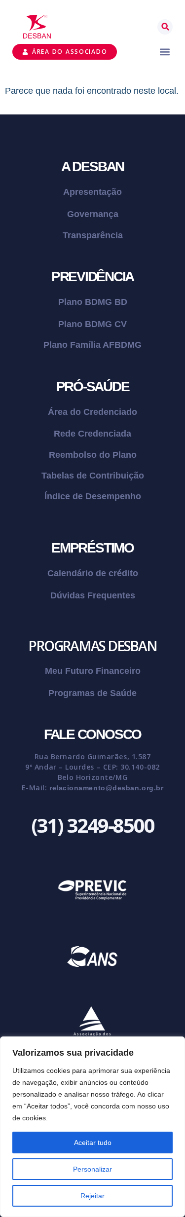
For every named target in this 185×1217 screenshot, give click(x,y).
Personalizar (92, 1169)
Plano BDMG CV (92, 324)
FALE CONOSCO (92, 734)
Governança (92, 214)
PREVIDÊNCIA (92, 276)
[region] (92, 1126)
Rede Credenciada (92, 434)
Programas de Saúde (92, 693)
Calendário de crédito (92, 573)
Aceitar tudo (92, 1142)
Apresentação (92, 192)
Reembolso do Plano (93, 455)
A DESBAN (92, 166)
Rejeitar (92, 1196)
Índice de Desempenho (92, 496)
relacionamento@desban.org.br (106, 788)
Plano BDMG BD (92, 302)
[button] (165, 27)
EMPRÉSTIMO (92, 547)
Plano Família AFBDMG (92, 345)
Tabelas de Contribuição (92, 475)
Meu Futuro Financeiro (93, 671)
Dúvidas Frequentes (92, 595)
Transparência (93, 235)
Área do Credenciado (92, 412)
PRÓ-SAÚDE (92, 386)
